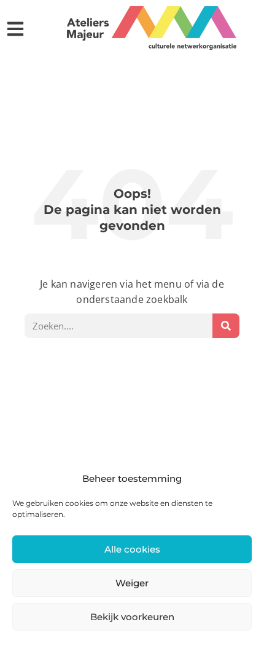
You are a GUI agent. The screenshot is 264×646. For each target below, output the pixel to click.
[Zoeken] (225, 325)
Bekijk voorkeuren (132, 617)
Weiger (132, 583)
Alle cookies (132, 549)
